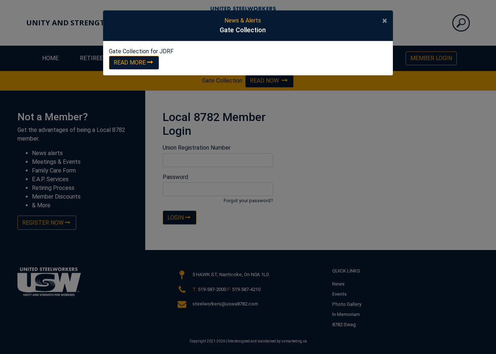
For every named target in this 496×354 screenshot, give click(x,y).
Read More (130, 62)
